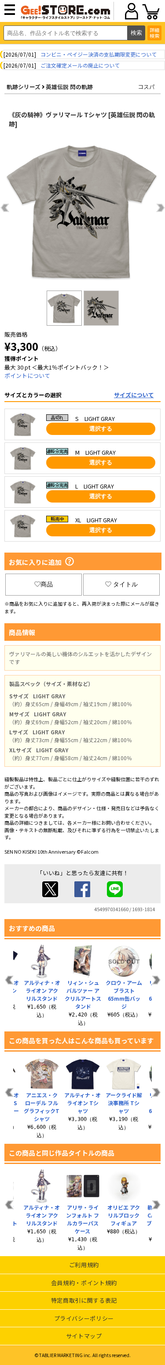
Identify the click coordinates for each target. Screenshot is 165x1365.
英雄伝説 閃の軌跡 (69, 87)
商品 (46, 584)
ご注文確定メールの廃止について (80, 65)
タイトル (125, 584)
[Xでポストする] (50, 895)
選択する (100, 428)
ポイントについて (27, 375)
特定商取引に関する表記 (84, 1300)
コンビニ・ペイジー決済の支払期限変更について (98, 54)
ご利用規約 (84, 1265)
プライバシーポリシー (84, 1318)
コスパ (146, 87)
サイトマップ (84, 1336)
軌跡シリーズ (23, 87)
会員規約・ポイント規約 (84, 1283)
